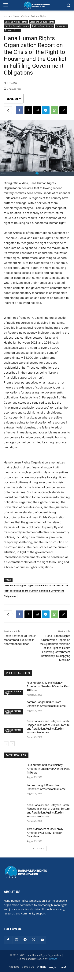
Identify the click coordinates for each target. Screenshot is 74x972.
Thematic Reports (12, 30)
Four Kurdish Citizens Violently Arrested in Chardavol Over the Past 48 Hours (48, 686)
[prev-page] (6, 743)
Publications (61, 26)
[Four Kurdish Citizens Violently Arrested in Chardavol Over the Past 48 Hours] (14, 688)
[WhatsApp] (54, 110)
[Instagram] (16, 940)
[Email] (37, 110)
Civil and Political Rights (33, 16)
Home (7, 16)
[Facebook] (19, 110)
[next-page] (12, 743)
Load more (36, 848)
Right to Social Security (42, 26)
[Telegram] (46, 110)
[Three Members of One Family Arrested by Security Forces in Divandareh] (14, 834)
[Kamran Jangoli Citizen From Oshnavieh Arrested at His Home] (14, 707)
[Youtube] (42, 940)
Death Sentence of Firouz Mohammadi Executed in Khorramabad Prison (20, 640)
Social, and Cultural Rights (42, 21)
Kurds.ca (52, 959)
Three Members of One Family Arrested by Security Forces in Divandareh (45, 832)
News (16, 16)
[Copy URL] (63, 110)
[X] (28, 110)
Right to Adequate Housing (17, 26)
